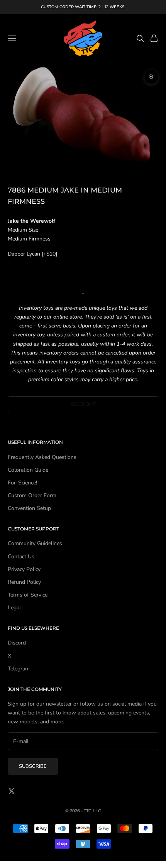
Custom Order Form (32, 495)
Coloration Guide (28, 470)
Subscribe (33, 766)
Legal (14, 607)
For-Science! (22, 482)
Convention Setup (29, 508)
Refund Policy (24, 582)
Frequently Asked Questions (42, 457)
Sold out (83, 404)
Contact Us (21, 556)
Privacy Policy (24, 569)
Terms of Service (27, 594)
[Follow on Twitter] (11, 791)
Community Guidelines (35, 543)
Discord (17, 642)
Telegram (19, 668)
